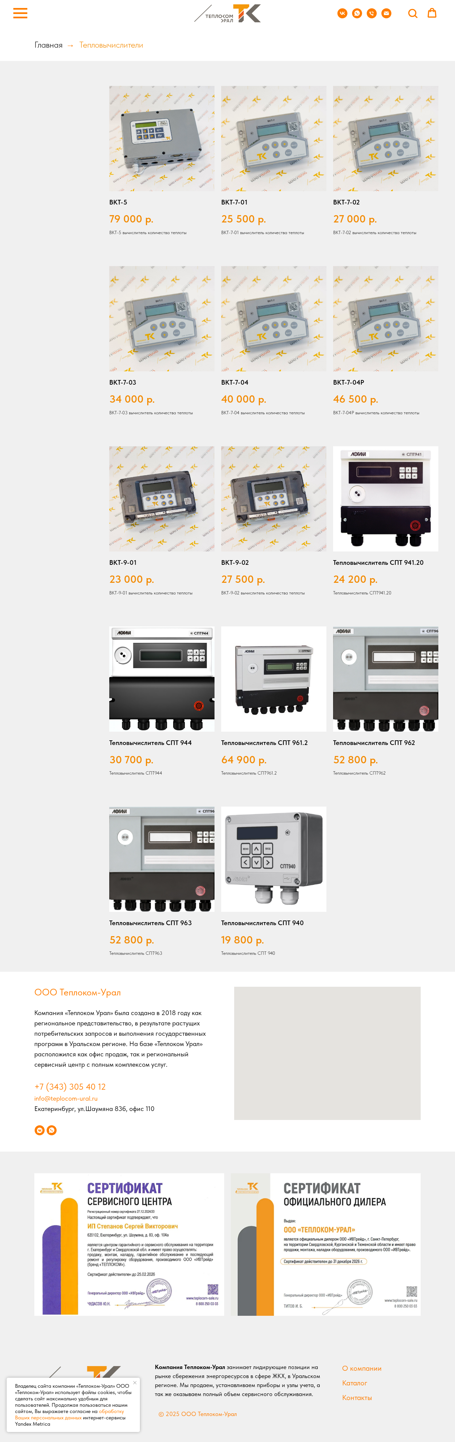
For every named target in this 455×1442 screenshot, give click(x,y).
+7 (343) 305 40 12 (70, 1086)
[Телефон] (372, 16)
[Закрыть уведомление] (135, 1382)
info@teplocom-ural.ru (66, 1098)
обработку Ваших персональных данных (69, 1414)
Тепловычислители (111, 44)
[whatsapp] (357, 16)
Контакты (357, 1397)
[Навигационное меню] (20, 13)
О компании (362, 1368)
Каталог (354, 1382)
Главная (48, 44)
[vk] (342, 16)
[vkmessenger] (40, 1130)
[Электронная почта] (386, 16)
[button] (413, 13)
